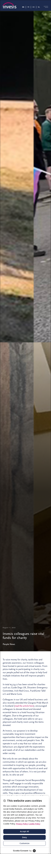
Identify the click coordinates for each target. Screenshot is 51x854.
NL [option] (39, 7)
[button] (46, 7)
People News (9, 644)
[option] (29, 6)
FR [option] (28, 7)
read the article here (24, 706)
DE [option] (34, 7)
